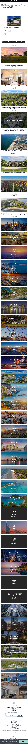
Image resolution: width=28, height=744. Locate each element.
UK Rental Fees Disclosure (14, 736)
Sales (14, 224)
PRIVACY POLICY (14, 722)
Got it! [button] (23, 741)
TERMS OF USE (14, 721)
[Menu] (1, 1)
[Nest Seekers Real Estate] (14, 1)
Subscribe (20, 715)
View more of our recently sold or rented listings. (13, 42)
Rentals (14, 225)
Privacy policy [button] (8, 743)
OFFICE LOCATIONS (14, 719)
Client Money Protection (14, 735)
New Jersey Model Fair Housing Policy (14, 734)
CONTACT (14, 720)
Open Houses (14, 227)
